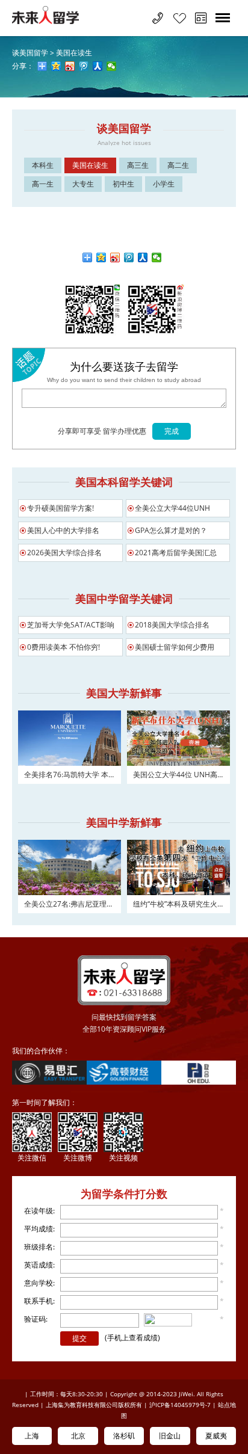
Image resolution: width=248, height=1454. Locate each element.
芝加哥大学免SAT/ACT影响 (70, 625)
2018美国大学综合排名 (172, 625)
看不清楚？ (176, 1321)
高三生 (138, 165)
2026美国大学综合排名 (64, 552)
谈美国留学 (30, 53)
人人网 (143, 257)
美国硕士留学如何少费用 (174, 647)
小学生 (164, 184)
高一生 (43, 184)
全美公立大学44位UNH (172, 508)
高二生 (178, 165)
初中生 (123, 184)
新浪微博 (115, 257)
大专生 (83, 184)
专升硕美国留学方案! (60, 508)
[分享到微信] (112, 66)
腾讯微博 (129, 257)
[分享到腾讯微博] (84, 66)
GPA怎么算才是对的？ (171, 530)
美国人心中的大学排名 (63, 530)
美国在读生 (74, 53)
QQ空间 (101, 257)
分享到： (87, 257)
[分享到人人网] (98, 66)
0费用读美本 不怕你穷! (63, 647)
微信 (157, 257)
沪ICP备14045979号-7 (180, 1404)
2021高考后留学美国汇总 (176, 552)
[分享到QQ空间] (56, 66)
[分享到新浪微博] (70, 66)
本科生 (43, 165)
